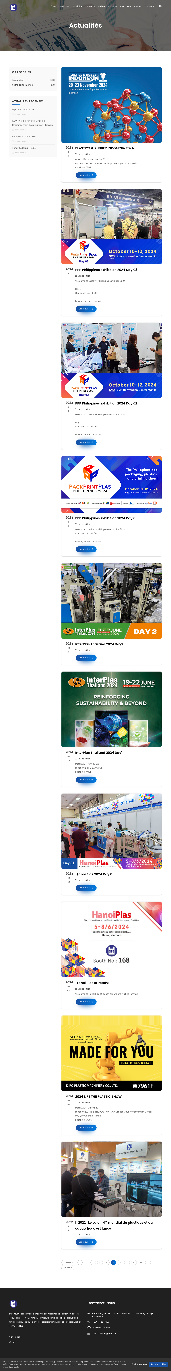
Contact (149, 6)
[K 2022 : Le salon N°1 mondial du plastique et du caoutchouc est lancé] (111, 1179)
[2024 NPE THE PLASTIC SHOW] (111, 1053)
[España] (160, 19)
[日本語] (160, 36)
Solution (112, 6)
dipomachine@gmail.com (105, 1333)
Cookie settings (139, 1364)
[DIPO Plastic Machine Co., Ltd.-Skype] (14, 1342)
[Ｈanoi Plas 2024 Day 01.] (111, 831)
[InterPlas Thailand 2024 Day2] (111, 601)
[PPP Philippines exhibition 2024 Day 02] (111, 360)
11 (148, 1262)
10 (141, 1262)
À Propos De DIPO (60, 6)
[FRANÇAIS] (160, 25)
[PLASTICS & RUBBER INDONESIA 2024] (111, 105)
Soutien (138, 6)
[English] (160, 13)
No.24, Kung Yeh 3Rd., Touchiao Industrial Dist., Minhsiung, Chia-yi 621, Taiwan (122, 1315)
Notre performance (22, 84)
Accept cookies (158, 1364)
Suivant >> (68, 1268)
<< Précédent (69, 1262)
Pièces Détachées (95, 6)
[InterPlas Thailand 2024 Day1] (111, 709)
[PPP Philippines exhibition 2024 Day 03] (111, 226)
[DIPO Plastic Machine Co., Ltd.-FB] (10, 1342)
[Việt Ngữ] (160, 31)
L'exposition (18, 80)
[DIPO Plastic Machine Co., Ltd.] (13, 7)
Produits (77, 6)
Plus (21, 1326)
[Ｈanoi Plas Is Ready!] (111, 939)
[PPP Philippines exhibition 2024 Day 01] (111, 484)
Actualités (125, 6)
